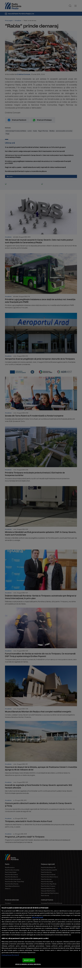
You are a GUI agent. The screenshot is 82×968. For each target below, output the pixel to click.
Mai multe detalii (37, 917)
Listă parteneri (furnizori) (10, 955)
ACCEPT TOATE (28, 960)
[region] (41, 936)
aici (59, 928)
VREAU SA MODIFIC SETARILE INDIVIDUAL (28, 964)
